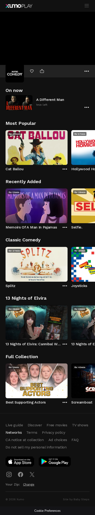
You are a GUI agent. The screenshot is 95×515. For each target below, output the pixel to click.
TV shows (80, 425)
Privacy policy (53, 432)
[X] (32, 474)
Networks (14, 432)
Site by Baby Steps (76, 499)
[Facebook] (20, 474)
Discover (35, 425)
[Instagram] (9, 474)
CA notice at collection (25, 440)
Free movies (57, 425)
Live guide (14, 425)
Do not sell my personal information (36, 447)
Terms (31, 432)
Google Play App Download (55, 462)
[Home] (19, 6)
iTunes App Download (20, 462)
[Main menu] (86, 6)
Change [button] (28, 484)
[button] (47, 102)
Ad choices (57, 440)
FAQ (74, 440)
